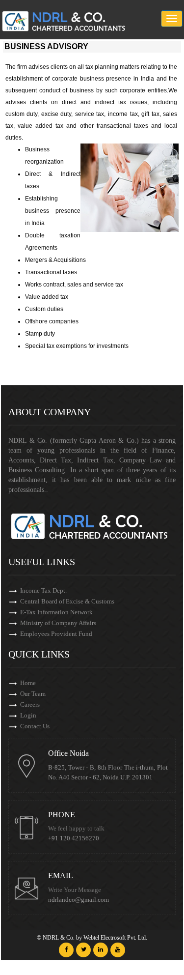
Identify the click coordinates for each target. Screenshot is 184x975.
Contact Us (35, 726)
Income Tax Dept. (43, 590)
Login (28, 715)
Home (28, 683)
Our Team (33, 693)
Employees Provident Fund (56, 633)
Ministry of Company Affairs (58, 623)
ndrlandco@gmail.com (78, 899)
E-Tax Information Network (56, 612)
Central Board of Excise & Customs (67, 601)
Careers (30, 704)
